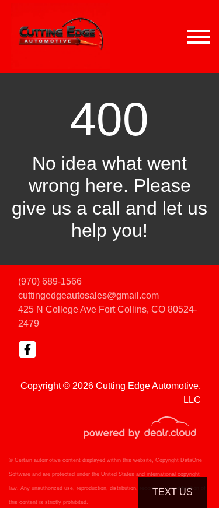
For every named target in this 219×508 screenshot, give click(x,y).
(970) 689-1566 (50, 281)
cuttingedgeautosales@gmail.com (88, 295)
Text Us (172, 492)
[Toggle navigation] (198, 36)
